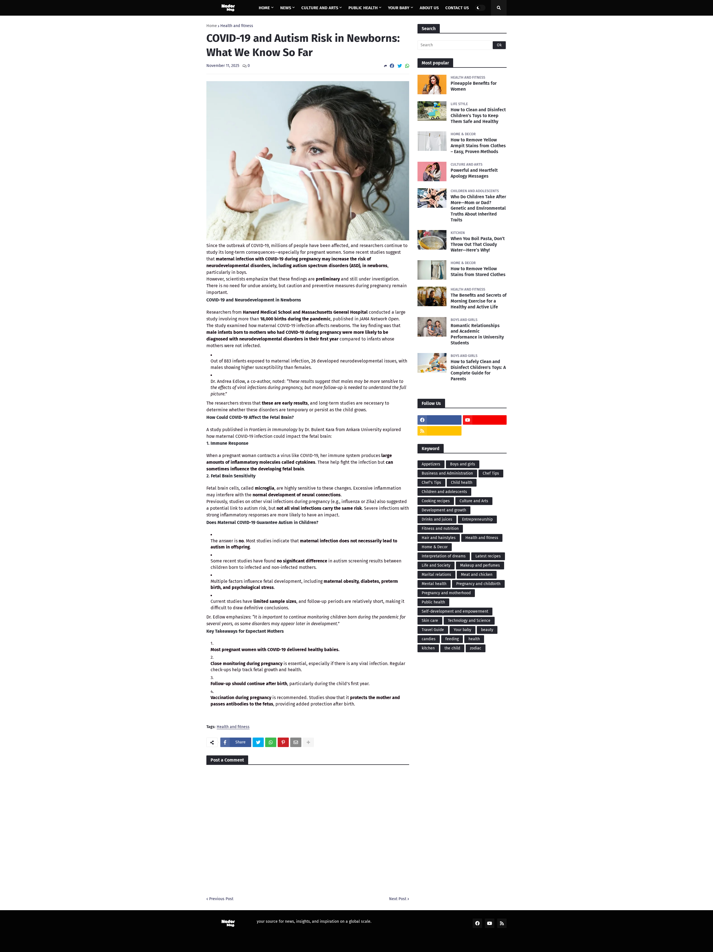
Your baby (462, 629)
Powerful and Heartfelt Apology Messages (474, 173)
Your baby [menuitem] (398, 7)
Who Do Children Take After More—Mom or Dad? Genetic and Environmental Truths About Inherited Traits (478, 208)
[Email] (295, 742)
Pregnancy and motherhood (446, 593)
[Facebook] (392, 66)
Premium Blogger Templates (252, 944)
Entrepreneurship (477, 519)
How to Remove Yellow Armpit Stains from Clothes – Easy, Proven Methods (478, 145)
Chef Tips (491, 473)
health (474, 639)
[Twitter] (399, 66)
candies (429, 639)
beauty (487, 629)
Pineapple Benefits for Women (474, 86)
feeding (452, 639)
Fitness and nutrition (440, 528)
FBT (289, 944)
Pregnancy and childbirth (478, 583)
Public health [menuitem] (363, 7)
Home (211, 26)
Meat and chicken (476, 574)
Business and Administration (447, 473)
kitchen (428, 648)
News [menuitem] (285, 7)
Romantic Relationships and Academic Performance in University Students (477, 334)
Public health (433, 602)
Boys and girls (462, 464)
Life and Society (436, 565)
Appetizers (431, 464)
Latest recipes (488, 556)
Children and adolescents (444, 491)
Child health (461, 482)
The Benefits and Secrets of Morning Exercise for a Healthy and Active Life (479, 301)
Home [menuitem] (264, 7)
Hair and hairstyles (439, 537)
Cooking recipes (436, 501)
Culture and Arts (474, 501)
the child (452, 648)
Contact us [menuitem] (457, 7)
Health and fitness (236, 26)
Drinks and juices (437, 519)
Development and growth (444, 510)
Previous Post (221, 899)
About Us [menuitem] (429, 7)
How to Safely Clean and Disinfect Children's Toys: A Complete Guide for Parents (478, 370)
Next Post (397, 899)
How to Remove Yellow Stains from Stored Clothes (478, 271)
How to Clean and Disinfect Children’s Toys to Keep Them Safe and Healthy (478, 115)
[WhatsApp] (407, 66)
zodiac (475, 648)
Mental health (434, 583)
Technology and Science (469, 620)
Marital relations (436, 574)
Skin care (430, 620)
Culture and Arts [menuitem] (319, 7)
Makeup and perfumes (480, 565)
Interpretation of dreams (444, 556)
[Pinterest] (283, 742)
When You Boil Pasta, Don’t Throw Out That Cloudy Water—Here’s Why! (478, 244)
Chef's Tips (431, 482)
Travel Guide (433, 629)
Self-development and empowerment (455, 611)
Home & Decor (435, 547)
